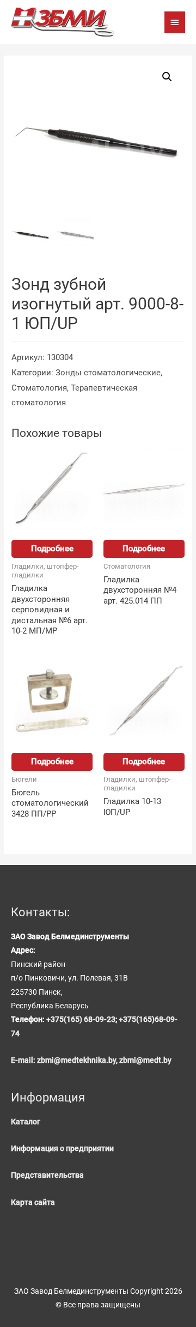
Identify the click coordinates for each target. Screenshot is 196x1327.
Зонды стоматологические (108, 373)
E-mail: (24, 1060)
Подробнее (52, 548)
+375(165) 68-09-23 (80, 1019)
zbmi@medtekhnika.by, (78, 1060)
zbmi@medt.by (145, 1060)
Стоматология (39, 388)
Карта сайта (33, 1202)
